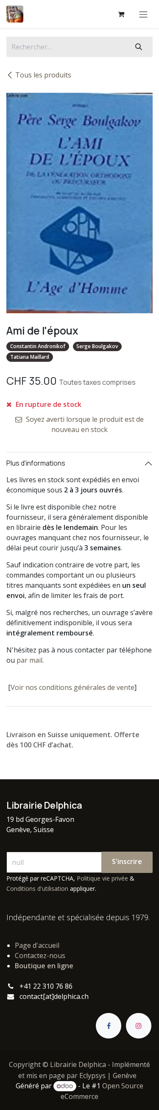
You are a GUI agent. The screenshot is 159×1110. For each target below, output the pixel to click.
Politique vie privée (102, 878)
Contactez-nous (40, 955)
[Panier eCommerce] (121, 14)
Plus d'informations (35, 463)
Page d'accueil (37, 945)
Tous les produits (43, 75)
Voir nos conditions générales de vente (72, 687)
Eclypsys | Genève (108, 1075)
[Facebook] (108, 1025)
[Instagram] (138, 1025)
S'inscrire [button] (127, 861)
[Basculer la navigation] (143, 14)
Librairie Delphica (78, 1064)
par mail (29, 660)
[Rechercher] (139, 47)
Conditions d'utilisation (37, 888)
